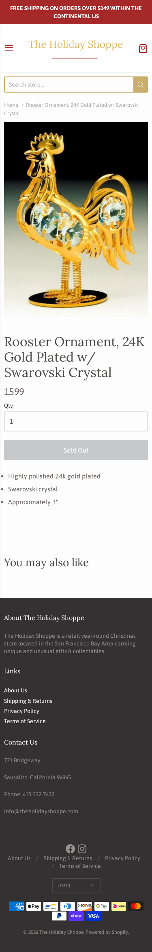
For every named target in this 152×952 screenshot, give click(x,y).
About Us (15, 690)
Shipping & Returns (28, 701)
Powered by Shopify (107, 932)
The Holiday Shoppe (61, 932)
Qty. (9, 406)
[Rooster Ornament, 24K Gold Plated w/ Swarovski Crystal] (76, 219)
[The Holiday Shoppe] (76, 48)
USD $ (64, 886)
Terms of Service (25, 721)
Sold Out (76, 450)
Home (11, 105)
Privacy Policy (21, 711)
